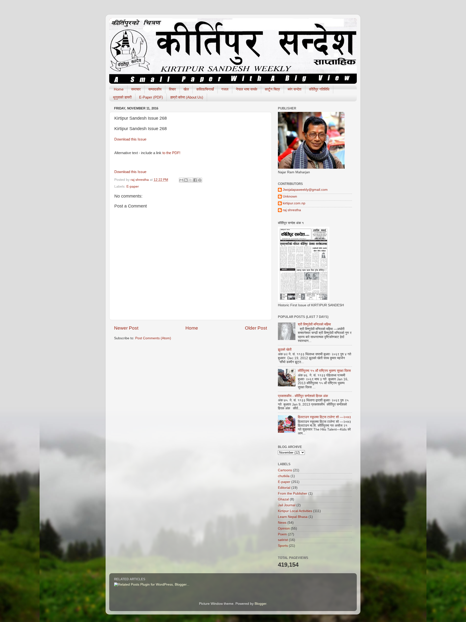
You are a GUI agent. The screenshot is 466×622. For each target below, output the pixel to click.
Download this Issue (130, 139)
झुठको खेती (284, 349)
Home (119, 89)
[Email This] (181, 180)
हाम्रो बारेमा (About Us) (186, 97)
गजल (224, 89)
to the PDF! (171, 153)
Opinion (284, 528)
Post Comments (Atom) (153, 338)
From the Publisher (292, 493)
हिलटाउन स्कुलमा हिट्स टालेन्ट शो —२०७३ (324, 417)
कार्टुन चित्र (272, 89)
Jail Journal (286, 505)
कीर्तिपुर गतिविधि (319, 89)
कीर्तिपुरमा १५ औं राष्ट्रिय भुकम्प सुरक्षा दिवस (324, 371)
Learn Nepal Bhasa (293, 517)
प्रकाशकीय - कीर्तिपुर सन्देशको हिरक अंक (303, 396)
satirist (283, 540)
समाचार (136, 89)
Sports (283, 545)
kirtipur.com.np (294, 203)
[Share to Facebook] (195, 180)
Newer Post (126, 328)
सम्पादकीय (154, 89)
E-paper (132, 186)
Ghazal (283, 499)
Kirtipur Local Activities (295, 511)
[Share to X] (190, 180)
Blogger (260, 603)
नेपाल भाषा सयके (246, 89)
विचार (172, 89)
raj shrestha (292, 210)
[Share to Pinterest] (199, 180)
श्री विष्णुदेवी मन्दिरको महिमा (314, 324)
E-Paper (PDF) (151, 97)
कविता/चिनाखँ (205, 89)
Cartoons (285, 470)
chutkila (284, 476)
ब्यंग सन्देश (294, 89)
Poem (282, 534)
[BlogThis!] (185, 180)
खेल (186, 89)
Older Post (256, 328)
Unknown (290, 196)
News (282, 522)
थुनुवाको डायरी (122, 97)
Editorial (284, 487)
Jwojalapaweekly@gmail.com (305, 189)
